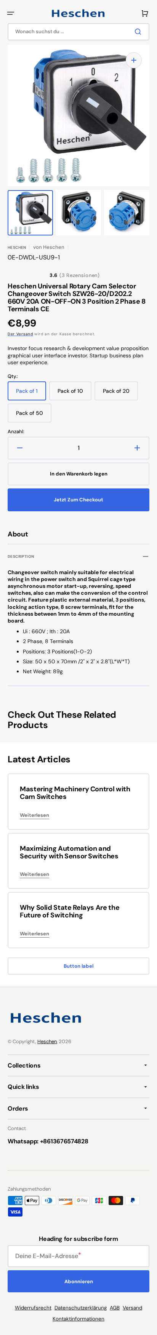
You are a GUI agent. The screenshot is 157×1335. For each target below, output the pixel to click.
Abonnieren (78, 1281)
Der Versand (20, 333)
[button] (10, 13)
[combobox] (78, 31)
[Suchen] (139, 31)
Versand (132, 1308)
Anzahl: (16, 432)
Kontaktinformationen (78, 1319)
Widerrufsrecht (33, 1308)
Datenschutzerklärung (80, 1308)
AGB (115, 1308)
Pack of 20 (120, 393)
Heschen (47, 1041)
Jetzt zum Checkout (78, 499)
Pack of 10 (74, 393)
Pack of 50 (33, 416)
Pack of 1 (31, 393)
